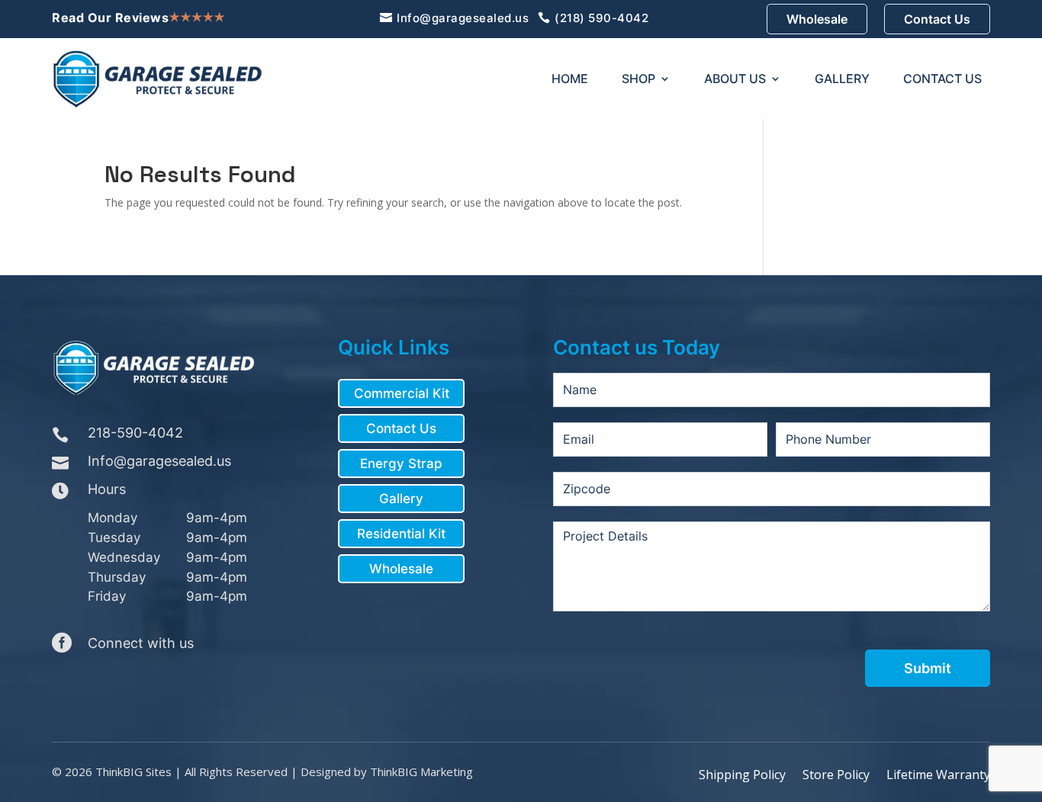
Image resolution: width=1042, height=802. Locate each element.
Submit (927, 668)
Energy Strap (401, 463)
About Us (735, 78)
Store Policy (836, 774)
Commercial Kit (401, 393)
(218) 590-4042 (601, 18)
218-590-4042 (135, 433)
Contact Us (937, 19)
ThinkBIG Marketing (421, 771)
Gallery (842, 78)
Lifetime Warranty (938, 774)
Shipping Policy (742, 774)
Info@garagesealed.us (463, 18)
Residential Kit (401, 533)
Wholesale (816, 19)
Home (570, 78)
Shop (638, 78)
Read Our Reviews (110, 17)
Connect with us (141, 643)
